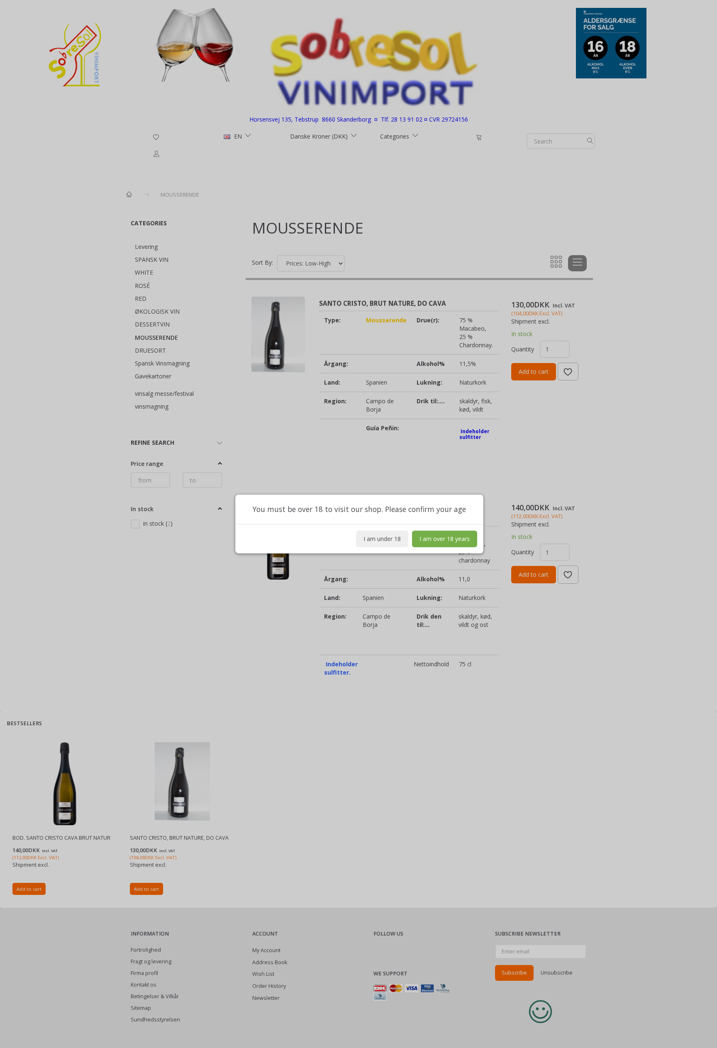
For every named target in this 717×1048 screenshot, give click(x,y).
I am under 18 (382, 539)
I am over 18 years (444, 539)
